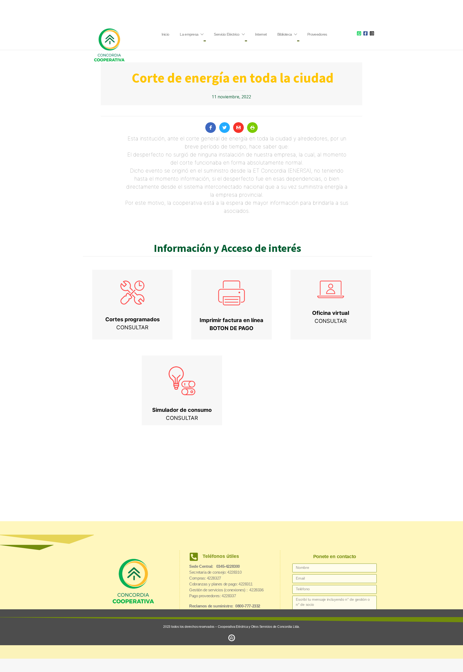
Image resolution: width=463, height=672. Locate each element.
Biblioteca (284, 34)
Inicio (165, 34)
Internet (261, 34)
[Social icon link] (359, 33)
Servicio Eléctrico (226, 34)
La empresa (189, 34)
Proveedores (317, 34)
